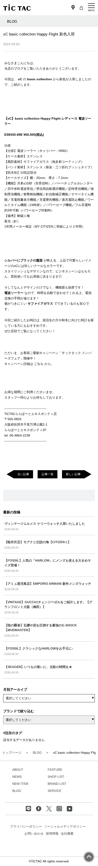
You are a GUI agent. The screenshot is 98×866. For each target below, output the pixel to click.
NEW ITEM (20, 784)
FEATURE (55, 769)
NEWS (17, 776)
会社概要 (67, 833)
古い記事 (23, 474)
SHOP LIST (56, 776)
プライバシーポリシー (26, 826)
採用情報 (52, 833)
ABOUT (17, 769)
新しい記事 (73, 474)
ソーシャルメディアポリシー (65, 826)
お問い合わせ (34, 833)
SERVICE (54, 791)
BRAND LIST (57, 784)
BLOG (16, 791)
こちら (39, 364)
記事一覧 (48, 474)
